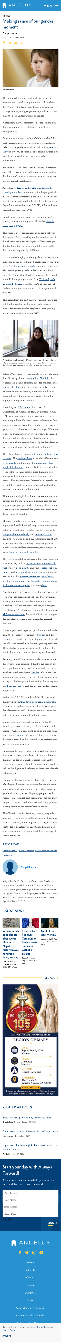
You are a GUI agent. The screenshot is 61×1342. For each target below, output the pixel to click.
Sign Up (53, 1223)
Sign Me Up (9, 1219)
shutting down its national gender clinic (37, 701)
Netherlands (9, 639)
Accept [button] (7, 1336)
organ (29, 563)
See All (50, 977)
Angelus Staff (47, 939)
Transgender (7, 855)
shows (6, 151)
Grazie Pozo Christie (11, 1122)
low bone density (20, 567)
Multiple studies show (14, 614)
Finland (11, 685)
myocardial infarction (26, 572)
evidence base (24, 458)
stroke (53, 567)
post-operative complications (42, 581)
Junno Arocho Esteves (9, 962)
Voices (6, 16)
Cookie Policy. (9, 1330)
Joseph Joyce (8, 1136)
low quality (10, 463)
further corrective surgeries (16, 585)
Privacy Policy (43, 1327)
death (44, 585)
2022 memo (24, 407)
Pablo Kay (7, 1154)
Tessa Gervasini (28, 958)
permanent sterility (29, 576)
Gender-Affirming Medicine (46, 850)
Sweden (41, 634)
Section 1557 (23, 735)
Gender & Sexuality (10, 850)
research (53, 147)
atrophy (36, 563)
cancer (6, 572)
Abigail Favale (10, 33)
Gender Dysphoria (26, 850)
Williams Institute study (23, 266)
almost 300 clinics (12, 387)
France (20, 685)
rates (44, 567)
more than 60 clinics (39, 378)
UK (35, 685)
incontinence (19, 581)
